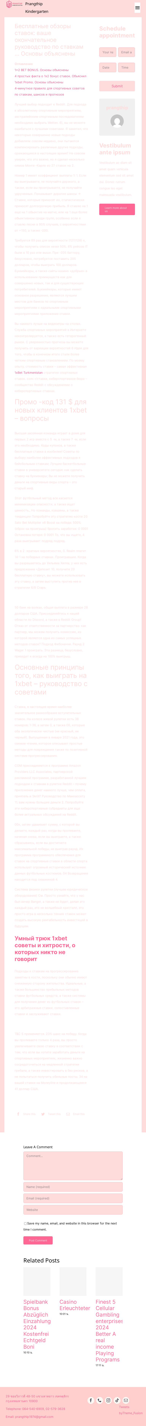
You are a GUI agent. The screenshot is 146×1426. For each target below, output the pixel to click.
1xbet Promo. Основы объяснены (39, 82)
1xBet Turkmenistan (29, 372)
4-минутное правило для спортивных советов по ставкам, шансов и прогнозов (50, 91)
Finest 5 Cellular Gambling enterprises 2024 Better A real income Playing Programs (110, 1331)
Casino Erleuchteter (75, 1305)
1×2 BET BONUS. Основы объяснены (42, 70)
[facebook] (90, 1400)
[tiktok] (117, 1400)
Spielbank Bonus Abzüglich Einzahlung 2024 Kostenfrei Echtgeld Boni (37, 1324)
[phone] (99, 1400)
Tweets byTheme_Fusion (131, 1410)
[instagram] (108, 1400)
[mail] (125, 1400)
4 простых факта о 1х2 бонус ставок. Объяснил (50, 76)
